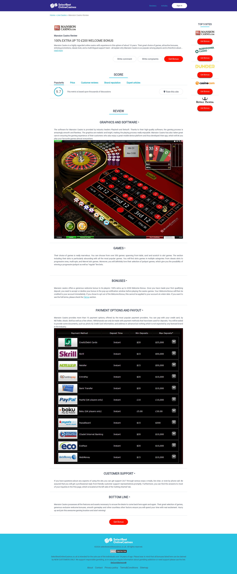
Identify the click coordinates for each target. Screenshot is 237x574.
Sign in (179, 6)
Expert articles (133, 82)
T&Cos (86, 297)
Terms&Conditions (129, 567)
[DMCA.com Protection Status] (118, 552)
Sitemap (144, 567)
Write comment (124, 59)
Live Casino (62, 15)
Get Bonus (174, 59)
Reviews (152, 6)
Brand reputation (112, 82)
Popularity (59, 82)
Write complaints (150, 59)
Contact (99, 567)
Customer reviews (89, 82)
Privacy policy (111, 567)
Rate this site (172, 91)
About (90, 567)
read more (58, 50)
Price (72, 82)
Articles (164, 6)
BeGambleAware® (118, 563)
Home (52, 15)
